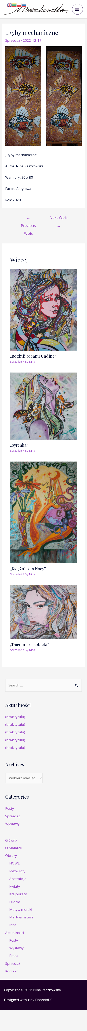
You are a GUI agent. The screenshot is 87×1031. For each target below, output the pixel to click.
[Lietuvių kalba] (14, 4)
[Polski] (19, 4)
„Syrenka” (19, 445)
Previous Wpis (28, 218)
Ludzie (14, 902)
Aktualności (14, 932)
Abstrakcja (18, 878)
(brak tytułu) (15, 716)
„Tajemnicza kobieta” (29, 644)
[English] (9, 4)
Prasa (13, 955)
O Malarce (13, 848)
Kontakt (11, 971)
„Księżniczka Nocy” (28, 568)
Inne (12, 924)
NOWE (14, 863)
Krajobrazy (18, 894)
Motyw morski (20, 909)
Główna (11, 840)
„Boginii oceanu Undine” (33, 356)
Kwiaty (14, 886)
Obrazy (11, 855)
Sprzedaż (12, 40)
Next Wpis (59, 218)
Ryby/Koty (17, 871)
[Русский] (23, 4)
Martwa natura (21, 917)
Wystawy (12, 823)
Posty (9, 808)
